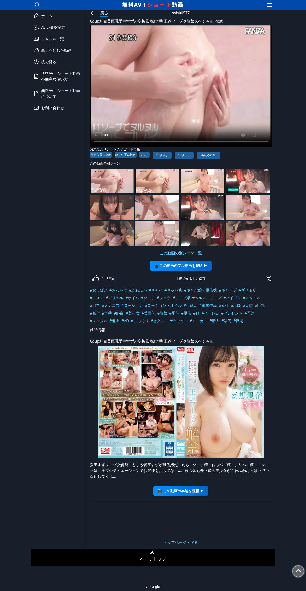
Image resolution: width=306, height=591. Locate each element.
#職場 (238, 320)
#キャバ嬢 (173, 290)
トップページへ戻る (181, 542)
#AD (125, 320)
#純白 (119, 313)
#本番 (107, 313)
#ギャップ (228, 290)
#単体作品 (208, 305)
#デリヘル (114, 297)
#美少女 (133, 313)
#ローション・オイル (163, 305)
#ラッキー (179, 320)
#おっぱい (99, 290)
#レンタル (99, 320)
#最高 (226, 320)
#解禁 (162, 313)
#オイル (132, 297)
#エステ (97, 297)
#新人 (214, 320)
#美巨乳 (148, 313)
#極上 (114, 320)
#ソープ (148, 297)
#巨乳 (260, 305)
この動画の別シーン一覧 (181, 253)
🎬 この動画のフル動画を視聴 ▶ (180, 266)
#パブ (95, 305)
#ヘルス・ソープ (206, 297)
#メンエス (111, 305)
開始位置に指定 (101, 155)
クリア (144, 155)
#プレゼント (232, 313)
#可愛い (190, 305)
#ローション (132, 305)
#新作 (95, 313)
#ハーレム (210, 313)
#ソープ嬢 (181, 297)
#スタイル (252, 297)
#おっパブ (118, 290)
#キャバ (156, 290)
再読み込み (208, 155)
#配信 (174, 313)
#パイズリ (232, 297)
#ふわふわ (138, 290)
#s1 (196, 313)
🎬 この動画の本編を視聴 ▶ (181, 491)
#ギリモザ (247, 290)
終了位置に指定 (125, 155)
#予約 (250, 313)
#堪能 (236, 305)
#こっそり (140, 320)
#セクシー (159, 320)
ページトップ (153, 559)
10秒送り (184, 155)
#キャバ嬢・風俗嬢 (200, 290)
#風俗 (186, 313)
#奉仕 (224, 305)
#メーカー (199, 320)
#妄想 (248, 305)
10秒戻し (162, 155)
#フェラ (164, 297)
